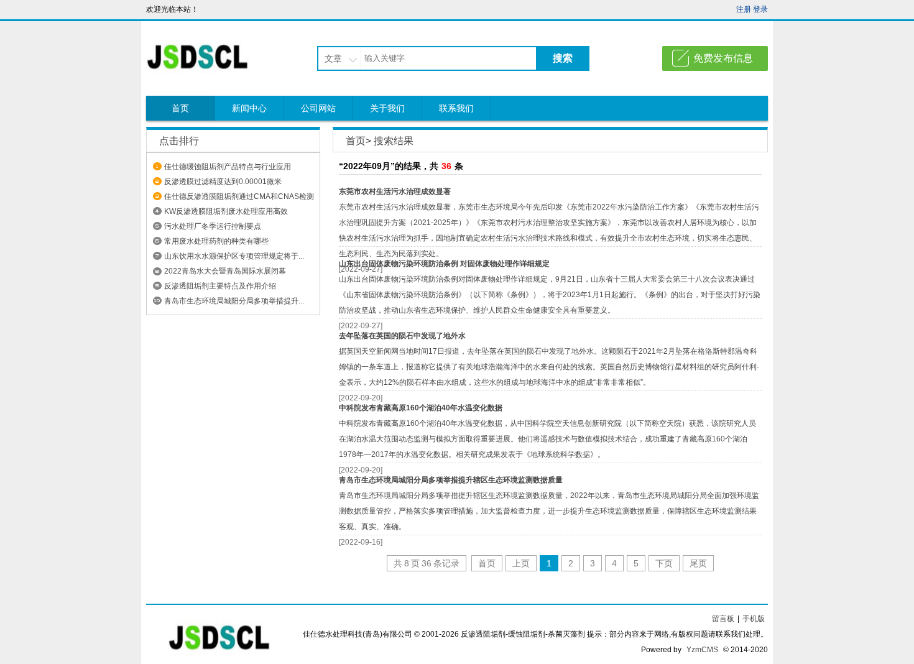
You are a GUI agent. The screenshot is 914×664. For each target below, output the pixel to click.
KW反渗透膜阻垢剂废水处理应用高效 (226, 211)
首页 (180, 108)
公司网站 (318, 108)
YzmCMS (702, 649)
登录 (760, 9)
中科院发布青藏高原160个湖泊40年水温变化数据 (420, 407)
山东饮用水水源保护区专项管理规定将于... (234, 256)
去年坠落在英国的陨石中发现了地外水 (402, 335)
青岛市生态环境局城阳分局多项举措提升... (234, 301)
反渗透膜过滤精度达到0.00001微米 (223, 181)
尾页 (698, 563)
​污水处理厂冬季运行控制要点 (212, 226)
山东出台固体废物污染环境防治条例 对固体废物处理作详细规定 (444, 263)
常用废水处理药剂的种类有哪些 (216, 241)
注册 (743, 9)
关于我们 (387, 108)
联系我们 (456, 108)
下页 (664, 563)
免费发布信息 (723, 58)
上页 (521, 563)
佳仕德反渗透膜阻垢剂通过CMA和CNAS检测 (239, 196)
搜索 (563, 58)
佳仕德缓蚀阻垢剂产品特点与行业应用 (227, 166)
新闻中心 (249, 108)
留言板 (723, 618)
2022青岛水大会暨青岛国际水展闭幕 (225, 271)
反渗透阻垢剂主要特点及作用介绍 (220, 286)
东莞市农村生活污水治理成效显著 (395, 191)
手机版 (753, 618)
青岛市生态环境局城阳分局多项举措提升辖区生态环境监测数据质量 (451, 480)
